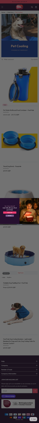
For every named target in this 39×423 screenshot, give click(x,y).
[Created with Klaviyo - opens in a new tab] (19, 224)
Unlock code (9, 212)
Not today (10, 215)
